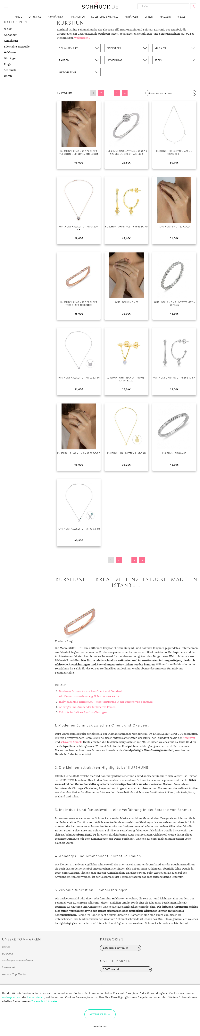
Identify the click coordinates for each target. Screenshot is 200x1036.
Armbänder (55, 16)
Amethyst (189, 738)
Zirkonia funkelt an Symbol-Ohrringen (83, 712)
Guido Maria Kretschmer (17, 960)
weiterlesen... (82, 38)
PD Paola (7, 953)
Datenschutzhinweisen (45, 1001)
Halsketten (77, 16)
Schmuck (10, 70)
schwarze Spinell (71, 742)
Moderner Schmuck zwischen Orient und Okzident (90, 691)
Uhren (149, 16)
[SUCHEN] (193, 6)
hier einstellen (35, 997)
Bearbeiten (100, 1026)
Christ (6, 947)
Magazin (165, 16)
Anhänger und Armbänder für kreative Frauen (87, 707)
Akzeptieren (98, 1014)
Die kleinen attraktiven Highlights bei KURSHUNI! (90, 696)
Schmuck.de (100, 5)
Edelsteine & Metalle (104, 16)
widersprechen (11, 997)
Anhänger (131, 16)
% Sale (181, 16)
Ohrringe (35, 16)
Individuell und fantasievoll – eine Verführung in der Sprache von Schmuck (106, 702)
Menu (6, 6)
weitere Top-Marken (15, 974)
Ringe (18, 16)
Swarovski (8, 967)
